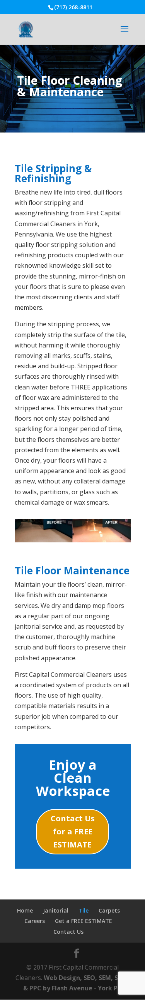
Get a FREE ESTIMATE (83, 920)
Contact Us (68, 931)
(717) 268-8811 (73, 7)
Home (25, 910)
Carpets (109, 910)
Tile (83, 910)
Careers (34, 920)
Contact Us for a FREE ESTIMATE (73, 831)
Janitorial (55, 910)
